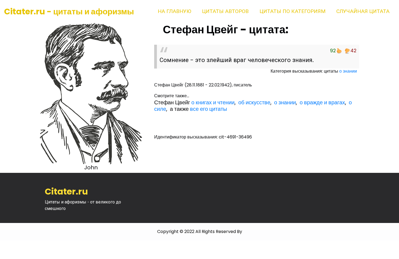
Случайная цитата (362, 11)
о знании (348, 71)
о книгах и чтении (213, 102)
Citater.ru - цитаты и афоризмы (69, 11)
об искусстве (254, 102)
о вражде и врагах (322, 102)
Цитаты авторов (225, 11)
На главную (174, 11)
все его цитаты (208, 109)
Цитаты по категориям (292, 11)
